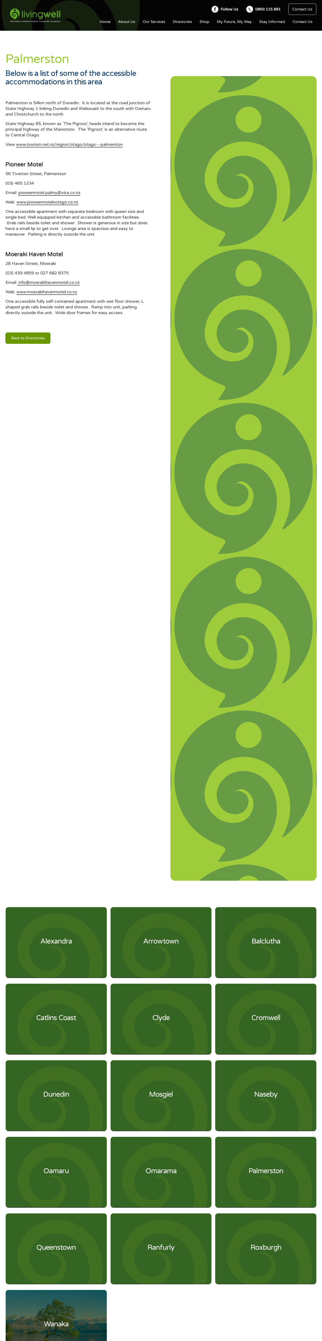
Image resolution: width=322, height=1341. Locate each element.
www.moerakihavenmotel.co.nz (47, 291)
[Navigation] (35, 15)
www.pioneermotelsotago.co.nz (47, 202)
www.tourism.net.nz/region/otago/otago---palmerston (69, 144)
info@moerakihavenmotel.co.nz (48, 282)
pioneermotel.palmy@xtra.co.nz (49, 192)
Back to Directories (28, 338)
